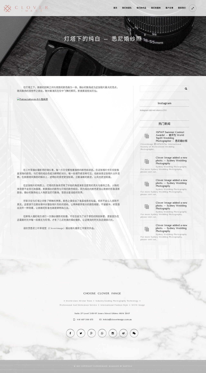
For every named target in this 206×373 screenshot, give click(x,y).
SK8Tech (127, 366)
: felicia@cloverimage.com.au (117, 319)
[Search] (185, 88)
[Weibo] (123, 333)
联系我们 (182, 8)
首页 (115, 8)
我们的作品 (141, 8)
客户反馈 (169, 8)
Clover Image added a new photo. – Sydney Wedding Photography (171, 160)
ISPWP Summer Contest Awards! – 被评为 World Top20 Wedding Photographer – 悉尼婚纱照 (171, 136)
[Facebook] (70, 333)
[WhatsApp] (102, 333)
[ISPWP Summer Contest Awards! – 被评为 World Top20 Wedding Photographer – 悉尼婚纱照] (146, 136)
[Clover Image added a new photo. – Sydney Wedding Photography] (146, 161)
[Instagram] (113, 333)
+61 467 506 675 (85, 319)
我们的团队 (127, 8)
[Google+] (92, 333)
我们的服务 (156, 8)
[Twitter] (81, 333)
